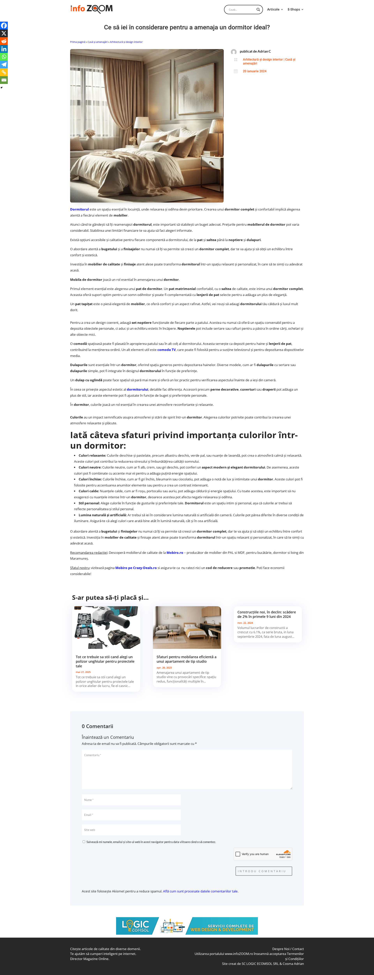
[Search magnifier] (258, 9)
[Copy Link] (4, 72)
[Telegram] (4, 64)
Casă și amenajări (98, 42)
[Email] (4, 80)
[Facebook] (4, 25)
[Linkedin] (4, 49)
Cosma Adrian (293, 963)
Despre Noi (280, 949)
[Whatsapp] (4, 57)
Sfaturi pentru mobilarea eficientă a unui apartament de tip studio (186, 659)
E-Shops (294, 9)
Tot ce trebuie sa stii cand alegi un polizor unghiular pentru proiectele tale (105, 661)
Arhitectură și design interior (126, 42)
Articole (273, 9)
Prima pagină (77, 42)
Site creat (229, 963)
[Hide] (1, 87)
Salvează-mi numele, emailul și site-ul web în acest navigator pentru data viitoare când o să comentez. (151, 842)
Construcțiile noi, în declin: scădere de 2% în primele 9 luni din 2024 (266, 614)
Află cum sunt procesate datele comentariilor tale (200, 891)
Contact (298, 949)
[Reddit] (4, 41)
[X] (4, 33)
